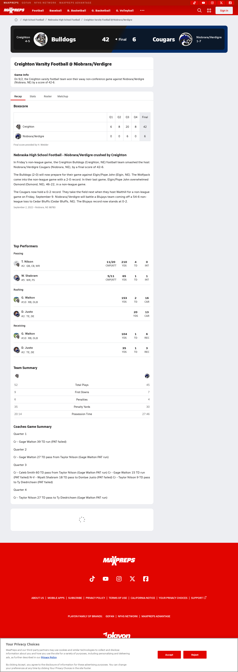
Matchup (62, 96)
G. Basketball (101, 10)
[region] (119, 655)
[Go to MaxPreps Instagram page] (119, 579)
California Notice (143, 598)
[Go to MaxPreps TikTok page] (92, 579)
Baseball (55, 10)
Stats (33, 96)
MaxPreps (11, 2)
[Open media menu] (209, 10)
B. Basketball (76, 10)
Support (197, 598)
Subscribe (75, 598)
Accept (169, 654)
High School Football (33, 19)
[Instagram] (212, 3)
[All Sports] (142, 10)
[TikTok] (194, 3)
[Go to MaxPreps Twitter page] (132, 579)
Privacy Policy (95, 598)
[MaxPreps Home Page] (16, 20)
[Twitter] (221, 3)
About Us (37, 598)
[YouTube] (203, 3)
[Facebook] (230, 3)
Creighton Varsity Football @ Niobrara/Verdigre (108, 19)
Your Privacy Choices (173, 597)
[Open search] (199, 10)
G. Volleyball (125, 10)
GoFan (26, 2)
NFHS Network (45, 2)
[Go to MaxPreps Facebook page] (146, 579)
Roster (48, 96)
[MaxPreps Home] (14, 10)
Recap (18, 96)
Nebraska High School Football (64, 19)
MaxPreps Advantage (75, 2)
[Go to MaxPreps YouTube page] (106, 579)
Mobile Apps (56, 598)
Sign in (224, 10)
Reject (195, 654)
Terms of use (118, 598)
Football (38, 10)
